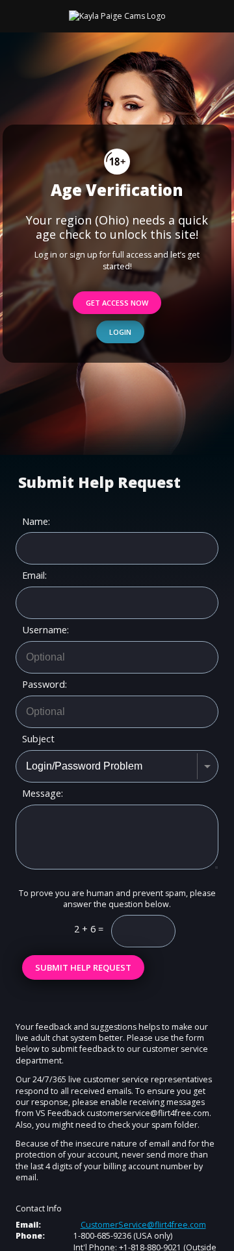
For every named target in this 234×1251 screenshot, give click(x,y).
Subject (38, 739)
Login (120, 332)
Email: (34, 575)
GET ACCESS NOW (117, 303)
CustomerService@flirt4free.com (143, 1224)
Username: (45, 630)
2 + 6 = (88, 929)
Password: (44, 684)
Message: (42, 793)
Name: (36, 522)
